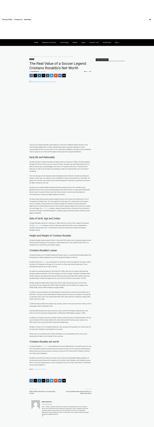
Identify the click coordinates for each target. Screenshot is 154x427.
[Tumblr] (47, 75)
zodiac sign (38, 225)
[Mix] (56, 75)
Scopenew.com (36, 369)
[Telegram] (51, 75)
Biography (44, 369)
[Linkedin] (39, 75)
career (44, 262)
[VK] (60, 75)
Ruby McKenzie (35, 71)
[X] (35, 75)
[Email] (43, 75)
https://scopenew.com (47, 404)
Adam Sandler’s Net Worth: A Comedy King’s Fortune (42, 392)
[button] (150, 19)
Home (31, 56)
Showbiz (36, 56)
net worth (45, 346)
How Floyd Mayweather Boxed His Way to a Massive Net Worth (78, 392)
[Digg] (64, 75)
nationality (45, 208)
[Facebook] (31, 75)
